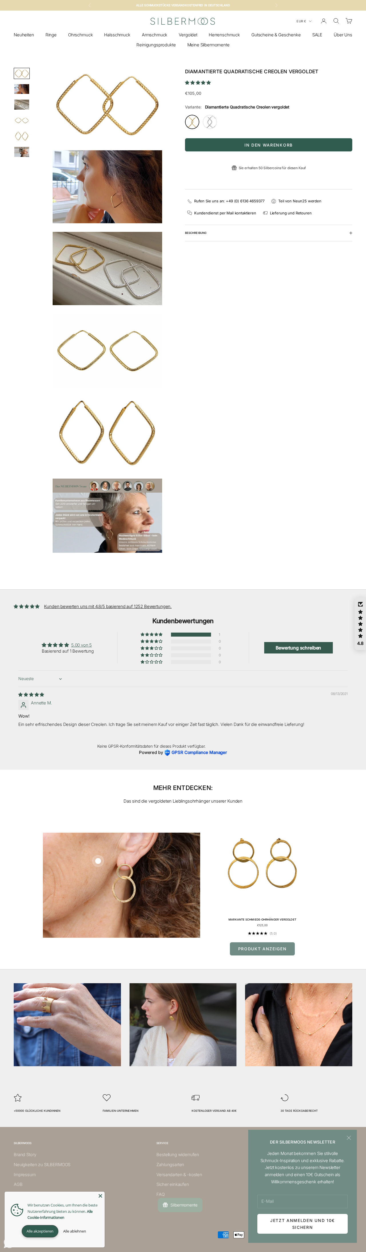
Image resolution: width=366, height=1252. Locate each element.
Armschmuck (155, 34)
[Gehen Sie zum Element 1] (22, 73)
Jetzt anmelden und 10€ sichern (302, 1223)
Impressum (25, 1174)
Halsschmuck (117, 34)
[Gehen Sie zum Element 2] (22, 89)
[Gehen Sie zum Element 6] (22, 151)
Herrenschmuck (224, 34)
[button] (198, 82)
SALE (317, 34)
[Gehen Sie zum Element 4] (22, 120)
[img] (31, 694)
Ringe (51, 34)
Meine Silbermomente (208, 45)
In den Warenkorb (268, 145)
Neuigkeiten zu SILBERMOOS (42, 1164)
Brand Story (25, 1154)
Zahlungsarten (170, 1164)
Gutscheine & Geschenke (276, 34)
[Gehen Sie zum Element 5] (22, 136)
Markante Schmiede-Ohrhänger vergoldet (262, 919)
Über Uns (343, 34)
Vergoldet (188, 34)
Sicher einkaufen (172, 1184)
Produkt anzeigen (262, 948)
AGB (18, 1184)
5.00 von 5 (81, 645)
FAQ (160, 1194)
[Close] (100, 1196)
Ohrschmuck (80, 34)
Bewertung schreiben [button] (298, 648)
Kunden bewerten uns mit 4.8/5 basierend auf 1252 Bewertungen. (108, 606)
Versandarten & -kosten (179, 1174)
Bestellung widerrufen (177, 1154)
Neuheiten (24, 34)
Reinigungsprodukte (156, 45)
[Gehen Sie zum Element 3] (22, 104)
